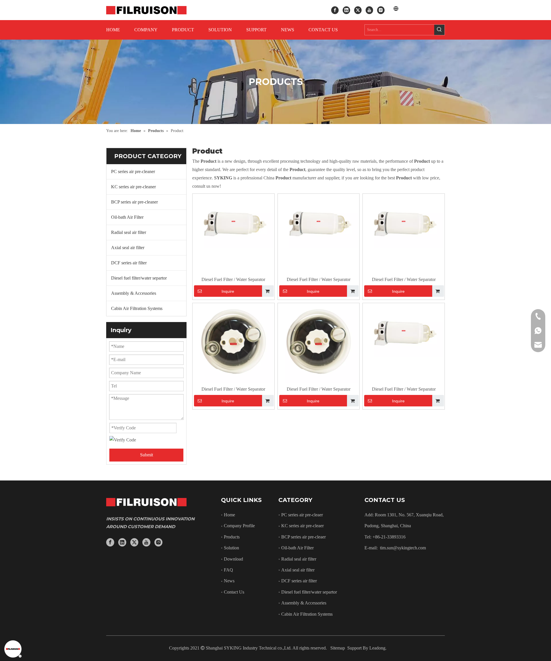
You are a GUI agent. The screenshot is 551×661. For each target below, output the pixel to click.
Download (233, 559)
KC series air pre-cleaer (302, 525)
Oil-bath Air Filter (127, 217)
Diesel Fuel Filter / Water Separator (233, 279)
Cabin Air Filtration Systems (136, 308)
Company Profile (239, 525)
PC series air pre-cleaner (133, 171)
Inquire (228, 291)
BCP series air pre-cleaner (134, 201)
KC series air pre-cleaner (133, 186)
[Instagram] (381, 10)
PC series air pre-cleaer (302, 514)
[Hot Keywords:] (439, 30)
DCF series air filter (129, 262)
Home (229, 514)
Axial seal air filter (127, 247)
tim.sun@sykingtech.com (403, 547)
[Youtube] (369, 10)
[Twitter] (358, 10)
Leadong (377, 648)
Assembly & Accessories (133, 293)
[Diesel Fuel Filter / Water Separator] (233, 220)
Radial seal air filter (128, 232)
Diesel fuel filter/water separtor (139, 278)
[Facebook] (335, 10)
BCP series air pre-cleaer (303, 536)
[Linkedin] (346, 10)
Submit (146, 454)
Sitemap (337, 648)
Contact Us (234, 592)
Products (232, 536)
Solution (231, 547)
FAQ (228, 569)
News (229, 580)
